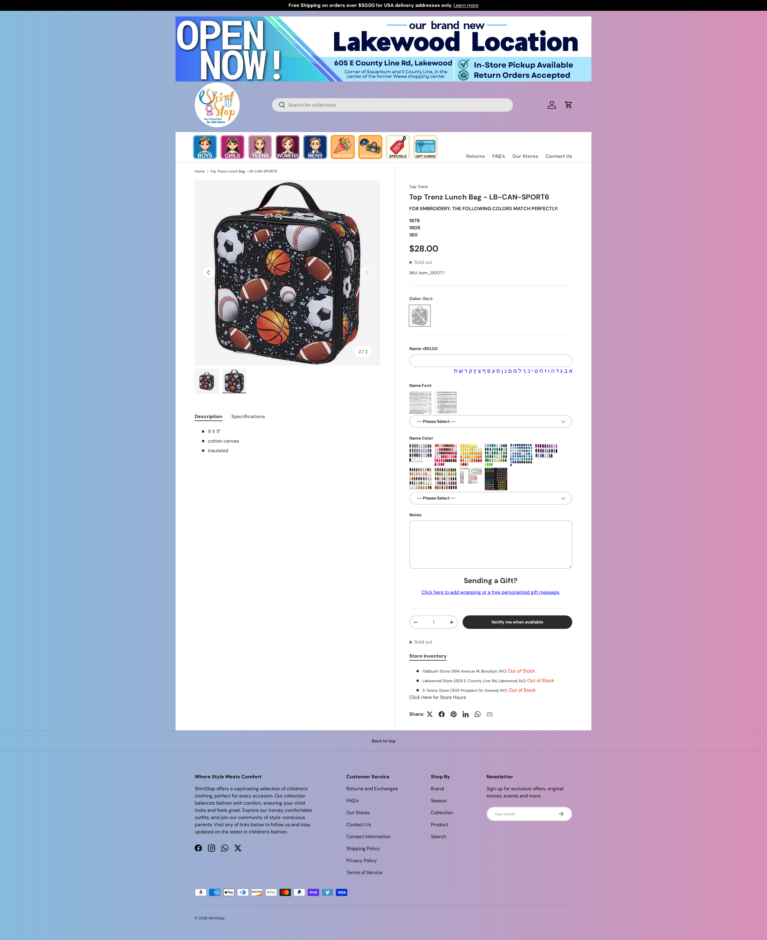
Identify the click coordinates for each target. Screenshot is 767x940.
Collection (442, 812)
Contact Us (559, 156)
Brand (437, 788)
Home (200, 171)
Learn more (466, 5)
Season (439, 800)
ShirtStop (217, 918)
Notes (415, 514)
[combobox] (392, 105)
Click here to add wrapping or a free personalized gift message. (491, 592)
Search (438, 836)
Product (439, 824)
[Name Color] (420, 455)
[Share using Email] (490, 714)
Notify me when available (517, 622)
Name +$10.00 (423, 348)
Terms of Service (364, 872)
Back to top (383, 741)
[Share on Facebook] (442, 714)
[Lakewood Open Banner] (383, 20)
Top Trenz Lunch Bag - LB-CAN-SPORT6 (243, 171)
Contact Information (368, 836)
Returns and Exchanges (372, 788)
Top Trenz (418, 186)
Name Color (421, 438)
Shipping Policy (363, 848)
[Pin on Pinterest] (454, 714)
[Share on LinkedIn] (466, 714)
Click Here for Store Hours (437, 697)
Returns (475, 156)
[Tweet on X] (430, 714)
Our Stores (525, 156)
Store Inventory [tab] (428, 656)
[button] (568, 104)
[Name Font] (420, 402)
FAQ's (498, 156)
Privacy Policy (361, 860)
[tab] (208, 416)
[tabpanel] (490, 684)
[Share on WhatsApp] (478, 714)
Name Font (420, 385)
